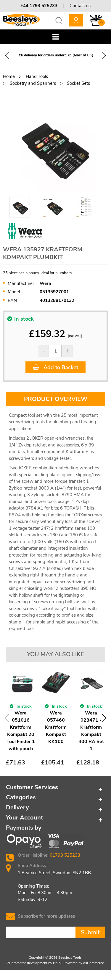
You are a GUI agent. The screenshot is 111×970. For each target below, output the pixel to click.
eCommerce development (27, 962)
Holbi (57, 962)
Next (104, 55)
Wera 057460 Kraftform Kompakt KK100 (56, 727)
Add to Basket (60, 367)
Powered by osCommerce (83, 962)
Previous (7, 55)
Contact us (80, 6)
